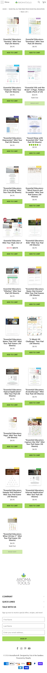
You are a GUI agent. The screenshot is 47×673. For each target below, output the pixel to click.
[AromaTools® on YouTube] (29, 649)
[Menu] (1, 2)
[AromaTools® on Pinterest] (25, 649)
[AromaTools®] (23, 2)
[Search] (39, 2)
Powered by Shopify (23, 658)
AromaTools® (14, 655)
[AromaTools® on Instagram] (21, 649)
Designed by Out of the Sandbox (31, 655)
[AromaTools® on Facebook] (17, 649)
